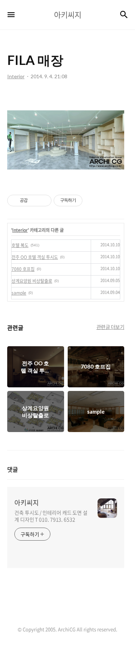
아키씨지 (26, 502)
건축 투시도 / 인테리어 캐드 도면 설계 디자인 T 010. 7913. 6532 (50, 516)
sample (19, 293)
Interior (20, 230)
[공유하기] (34, 200)
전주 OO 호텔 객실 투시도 (35, 257)
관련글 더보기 (110, 326)
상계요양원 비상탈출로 (32, 281)
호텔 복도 (20, 245)
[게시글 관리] (43, 200)
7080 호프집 (23, 269)
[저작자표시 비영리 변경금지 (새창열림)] (92, 200)
